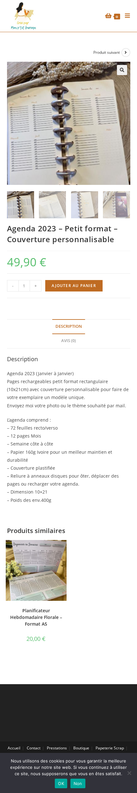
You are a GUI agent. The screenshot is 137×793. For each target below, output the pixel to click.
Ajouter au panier (74, 285)
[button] (122, 70)
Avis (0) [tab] (68, 340)
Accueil (14, 748)
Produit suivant (106, 52)
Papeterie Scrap (110, 748)
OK (61, 783)
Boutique (81, 748)
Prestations (57, 748)
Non (78, 783)
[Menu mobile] (125, 16)
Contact (33, 748)
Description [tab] (68, 326)
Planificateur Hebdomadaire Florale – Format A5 (36, 617)
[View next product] (125, 52)
